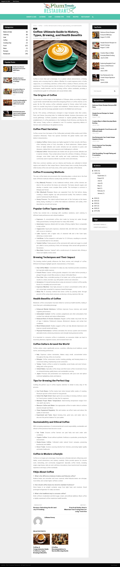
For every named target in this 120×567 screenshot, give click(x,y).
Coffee (35, 28)
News (5, 48)
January (100, 193)
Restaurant (85, 17)
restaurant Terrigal (100, 224)
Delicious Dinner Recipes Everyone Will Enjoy (19, 68)
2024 (95, 198)
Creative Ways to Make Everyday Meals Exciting (19, 90)
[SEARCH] (115, 91)
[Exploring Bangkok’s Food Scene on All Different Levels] (7, 102)
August (100, 178)
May (99, 186)
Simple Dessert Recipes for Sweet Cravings (19, 79)
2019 (95, 211)
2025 (95, 173)
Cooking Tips (59, 17)
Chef (50, 17)
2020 (95, 208)
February (100, 191)
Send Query (16, 1)
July (99, 180)
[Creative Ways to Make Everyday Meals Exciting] (7, 91)
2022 (95, 203)
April (99, 188)
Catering (42, 17)
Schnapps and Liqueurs (100, 227)
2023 (95, 201)
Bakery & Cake (31, 17)
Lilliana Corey (38, 38)
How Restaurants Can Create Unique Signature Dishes (19, 113)
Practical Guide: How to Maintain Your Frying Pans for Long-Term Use (75, 509)
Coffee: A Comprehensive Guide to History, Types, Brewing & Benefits (40, 550)
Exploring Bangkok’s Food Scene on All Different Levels (20, 102)
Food (68, 17)
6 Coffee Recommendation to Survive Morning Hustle (60, 549)
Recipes (75, 17)
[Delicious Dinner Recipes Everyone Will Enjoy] (7, 69)
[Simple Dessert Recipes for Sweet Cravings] (7, 80)
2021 (95, 206)
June (99, 183)
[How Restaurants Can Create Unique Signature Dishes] (7, 114)
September (101, 175)
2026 (95, 170)
